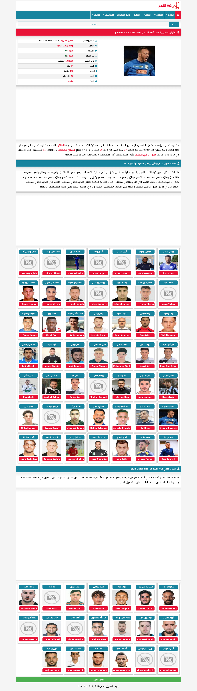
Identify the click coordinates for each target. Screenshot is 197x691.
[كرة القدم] (178, 15)
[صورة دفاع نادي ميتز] (144, 605)
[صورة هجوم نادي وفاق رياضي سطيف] (144, 269)
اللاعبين (147, 15)
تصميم (159, 15)
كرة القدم (165, 5)
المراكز (170, 15)
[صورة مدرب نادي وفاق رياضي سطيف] (75, 269)
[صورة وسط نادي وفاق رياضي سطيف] (121, 269)
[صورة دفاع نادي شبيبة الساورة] (75, 605)
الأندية (137, 15)
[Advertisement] (98, 112)
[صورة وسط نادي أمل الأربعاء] (28, 605)
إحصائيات (109, 15)
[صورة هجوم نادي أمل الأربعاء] (75, 636)
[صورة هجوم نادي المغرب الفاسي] (121, 666)
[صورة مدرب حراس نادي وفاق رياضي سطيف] (144, 331)
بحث (174, 24)
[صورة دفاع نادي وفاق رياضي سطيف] (168, 269)
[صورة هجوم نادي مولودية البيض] (98, 666)
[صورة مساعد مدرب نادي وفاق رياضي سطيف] (121, 331)
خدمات (96, 15)
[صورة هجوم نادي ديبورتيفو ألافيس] (168, 605)
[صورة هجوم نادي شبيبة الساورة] (51, 605)
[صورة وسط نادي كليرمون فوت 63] (98, 605)
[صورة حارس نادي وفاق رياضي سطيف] (28, 393)
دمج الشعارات (123, 15)
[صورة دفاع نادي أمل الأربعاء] (121, 636)
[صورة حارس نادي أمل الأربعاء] (144, 666)
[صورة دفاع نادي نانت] (121, 605)
